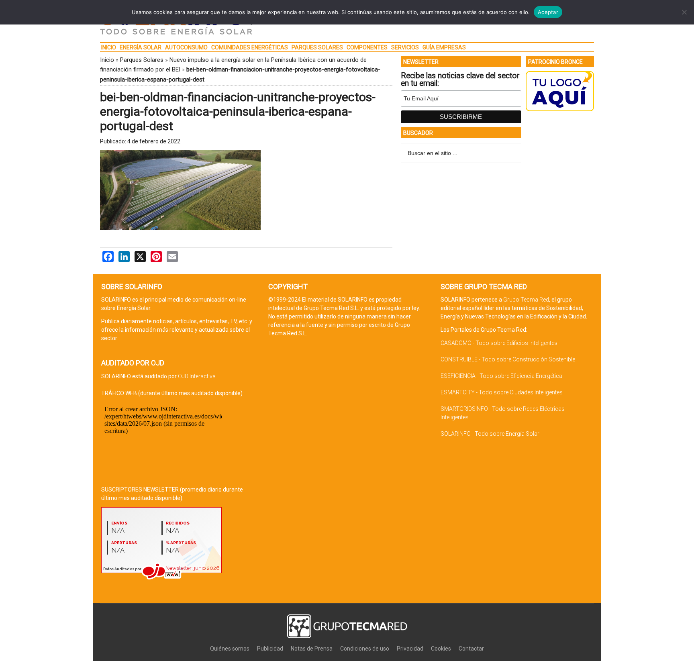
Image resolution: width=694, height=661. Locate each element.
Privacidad (410, 648)
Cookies (441, 648)
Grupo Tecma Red (526, 299)
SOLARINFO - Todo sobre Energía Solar (490, 433)
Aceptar (548, 12)
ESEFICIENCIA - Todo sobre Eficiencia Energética (501, 376)
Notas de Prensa (312, 648)
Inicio (107, 59)
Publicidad (270, 648)
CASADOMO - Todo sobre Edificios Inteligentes (499, 343)
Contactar (471, 648)
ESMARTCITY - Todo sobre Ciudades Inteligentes (502, 392)
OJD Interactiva (197, 376)
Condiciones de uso (364, 648)
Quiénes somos (229, 648)
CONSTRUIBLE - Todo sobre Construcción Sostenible (508, 359)
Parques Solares (141, 59)
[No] (684, 12)
